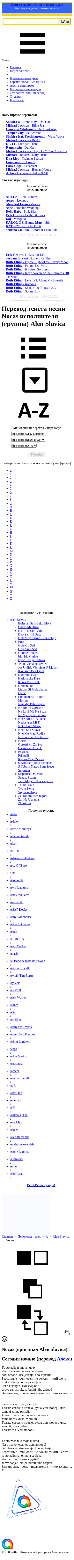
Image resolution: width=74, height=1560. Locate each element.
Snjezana (24, 770)
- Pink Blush (22, 211)
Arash (14, 953)
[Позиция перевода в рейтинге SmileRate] (4, 1340)
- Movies (23, 204)
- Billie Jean (25, 125)
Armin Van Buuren (22, 1034)
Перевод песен (20, 71)
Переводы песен (29, 1236)
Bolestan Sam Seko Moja (34, 623)
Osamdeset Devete (30, 748)
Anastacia (16, 1063)
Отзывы (15, 96)
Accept (14, 1071)
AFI (12, 1107)
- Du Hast (20, 147)
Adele (14, 821)
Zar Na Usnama (28, 799)
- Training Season (24, 158)
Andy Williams (19, 895)
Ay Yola (15, 983)
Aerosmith (16, 902)
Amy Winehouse (21, 917)
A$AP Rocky (19, 909)
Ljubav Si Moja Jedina (32, 689)
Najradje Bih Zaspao (31, 704)
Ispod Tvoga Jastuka (31, 660)
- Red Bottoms (21, 197)
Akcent (14, 1129)
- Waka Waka (35, 136)
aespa (13, 1049)
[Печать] (67, 1334)
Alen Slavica (61, 1236)
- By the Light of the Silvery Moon (37, 262)
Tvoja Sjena (26, 788)
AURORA (17, 939)
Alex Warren (18, 997)
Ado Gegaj (17, 1173)
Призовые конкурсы (24, 78)
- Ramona (21, 284)
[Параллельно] (32, 1271)
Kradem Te (25, 685)
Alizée (14, 1005)
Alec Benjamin (19, 1137)
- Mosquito (16, 219)
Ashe (13, 1166)
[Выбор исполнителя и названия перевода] (33, 361)
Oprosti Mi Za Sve (30, 744)
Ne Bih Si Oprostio (30, 707)
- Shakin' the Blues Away (31, 287)
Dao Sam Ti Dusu (30, 634)
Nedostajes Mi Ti (29, 722)
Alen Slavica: (18, 619)
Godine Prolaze (28, 652)
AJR (13, 1085)
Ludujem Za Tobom (31, 696)
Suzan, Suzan (27, 777)
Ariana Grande (19, 836)
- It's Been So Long (27, 269)
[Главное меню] (32, 56)
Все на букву (41, 1185)
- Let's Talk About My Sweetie (34, 280)
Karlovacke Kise (29, 678)
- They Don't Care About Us (36, 151)
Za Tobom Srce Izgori (32, 796)
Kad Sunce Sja (27, 674)
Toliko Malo (26, 785)
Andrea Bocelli (20, 968)
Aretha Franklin (20, 1078)
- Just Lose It (20, 162)
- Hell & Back (25, 215)
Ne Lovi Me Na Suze (32, 711)
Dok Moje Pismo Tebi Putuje (37, 638)
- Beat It (23, 140)
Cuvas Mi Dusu (28, 627)
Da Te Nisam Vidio (30, 630)
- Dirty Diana (26, 155)
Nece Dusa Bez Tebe (32, 718)
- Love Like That (28, 258)
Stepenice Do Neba (30, 774)
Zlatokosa (24, 803)
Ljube (22, 693)
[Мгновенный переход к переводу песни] (33, 393)
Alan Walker (18, 946)
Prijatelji (23, 755)
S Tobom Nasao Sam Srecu (36, 766)
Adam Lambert (20, 1041)
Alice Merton (18, 1056)
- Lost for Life (25, 254)
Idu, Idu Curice (28, 656)
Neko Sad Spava (29, 729)
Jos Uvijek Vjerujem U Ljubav (38, 667)
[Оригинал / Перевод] (32, 1334)
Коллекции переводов (25, 89)
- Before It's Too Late (31, 230)
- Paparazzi (21, 166)
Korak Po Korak (29, 682)
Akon (13, 843)
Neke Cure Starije (29, 726)
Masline (23, 700)
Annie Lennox (19, 1151)
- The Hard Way (31, 129)
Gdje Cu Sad (26, 645)
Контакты (17, 100)
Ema (21, 641)
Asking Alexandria (22, 1144)
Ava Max (16, 1122)
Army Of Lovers (21, 1027)
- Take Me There (22, 144)
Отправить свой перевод (27, 93)
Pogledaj (23, 752)
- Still (28, 222)
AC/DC (15, 851)
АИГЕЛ (15, 990)
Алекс (63, 1358)
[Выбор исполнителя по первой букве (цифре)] (33, 424)
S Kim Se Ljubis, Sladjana (35, 763)
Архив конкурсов (22, 85)
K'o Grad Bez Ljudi (31, 671)
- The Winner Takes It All (27, 173)
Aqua (13, 931)
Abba (13, 814)
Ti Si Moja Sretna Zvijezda (35, 781)
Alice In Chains (20, 924)
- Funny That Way (26, 265)
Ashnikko (16, 1159)
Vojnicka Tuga (27, 792)
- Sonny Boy (23, 291)
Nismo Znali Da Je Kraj (33, 737)
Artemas (15, 1100)
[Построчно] (32, 1303)
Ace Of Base (18, 865)
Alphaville (16, 880)
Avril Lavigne (19, 887)
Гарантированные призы (27, 82)
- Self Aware (23, 133)
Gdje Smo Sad (27, 649)
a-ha (12, 873)
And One (16, 1093)
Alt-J (13, 1012)
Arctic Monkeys (20, 829)
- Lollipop (17, 200)
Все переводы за (39, 235)
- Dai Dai (28, 122)
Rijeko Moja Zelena (31, 759)
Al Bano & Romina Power (27, 961)
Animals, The (19, 1115)
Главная (15, 67)
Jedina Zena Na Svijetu (33, 663)
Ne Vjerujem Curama (32, 715)
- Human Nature (28, 169)
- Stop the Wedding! (23, 208)
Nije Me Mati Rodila (31, 733)
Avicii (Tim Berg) (21, 975)
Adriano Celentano (22, 858)
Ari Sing (15, 1019)
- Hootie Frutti (23, 226)
